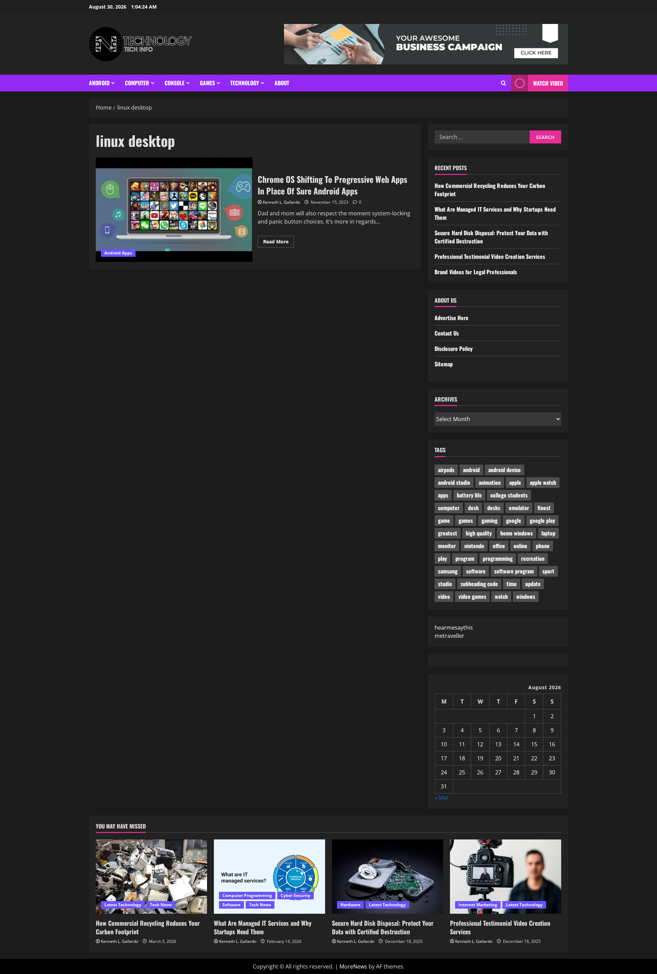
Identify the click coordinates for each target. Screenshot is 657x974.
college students (509, 495)
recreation (532, 558)
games (466, 520)
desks (493, 508)
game (444, 520)
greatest (447, 533)
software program (514, 571)
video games (472, 596)
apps (443, 495)
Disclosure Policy (454, 348)
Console (174, 83)
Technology (244, 83)
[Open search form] (503, 83)
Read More (278, 243)
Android (99, 83)
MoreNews (353, 966)
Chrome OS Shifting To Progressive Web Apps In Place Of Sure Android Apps (174, 209)
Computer (137, 83)
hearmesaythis (454, 627)
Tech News (161, 905)
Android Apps (118, 253)
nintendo (474, 546)
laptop (548, 533)
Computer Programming (247, 895)
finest (544, 508)
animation (490, 482)
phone (543, 546)
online (520, 546)
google (513, 520)
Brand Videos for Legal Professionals (476, 272)
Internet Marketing (478, 905)
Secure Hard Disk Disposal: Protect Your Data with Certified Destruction (383, 927)
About (281, 83)
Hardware (350, 905)
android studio (454, 482)
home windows (516, 533)
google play (542, 520)
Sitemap (444, 364)
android (471, 470)
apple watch (543, 482)
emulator (519, 508)
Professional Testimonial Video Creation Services (490, 256)
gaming (489, 520)
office (499, 546)
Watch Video (548, 83)
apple (515, 482)
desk (473, 508)
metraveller (449, 636)
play (442, 558)
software (476, 571)
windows (525, 596)
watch (501, 596)
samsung (448, 571)
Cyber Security (295, 895)
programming (498, 558)
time (511, 584)
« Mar (442, 797)
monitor (447, 546)
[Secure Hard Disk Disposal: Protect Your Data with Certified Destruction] (387, 876)
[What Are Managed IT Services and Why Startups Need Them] (269, 876)
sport (548, 571)
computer (449, 508)
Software (231, 905)
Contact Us (447, 333)
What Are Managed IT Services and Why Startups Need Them (262, 927)
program (464, 558)
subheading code (479, 584)
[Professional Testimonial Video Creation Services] (505, 876)
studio (445, 584)
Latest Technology (122, 905)
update (533, 584)
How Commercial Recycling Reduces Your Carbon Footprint (148, 927)
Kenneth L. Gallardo (281, 202)
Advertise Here (451, 318)
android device (504, 470)
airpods (446, 470)
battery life (469, 495)
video (444, 596)
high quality (479, 533)
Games (207, 83)
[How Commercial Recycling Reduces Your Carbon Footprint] (151, 876)
